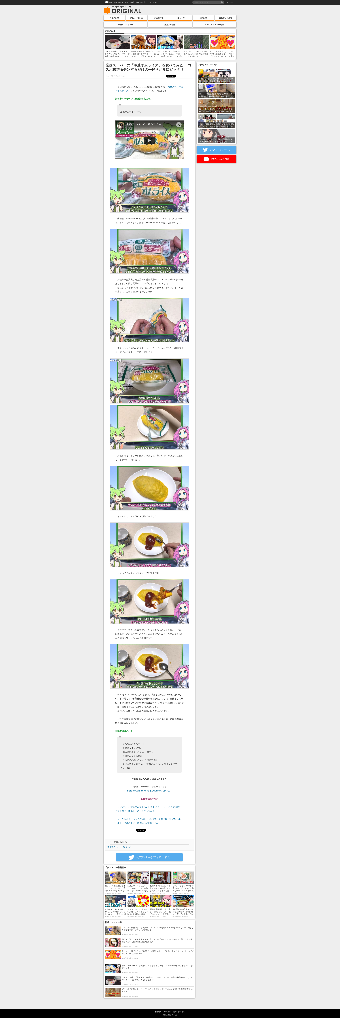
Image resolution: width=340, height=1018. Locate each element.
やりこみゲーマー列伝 (214, 24)
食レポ (128, 847)
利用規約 (158, 1012)
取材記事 (203, 18)
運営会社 (167, 1012)
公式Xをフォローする (219, 150)
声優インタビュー (125, 24)
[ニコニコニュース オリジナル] (122, 10)
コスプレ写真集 (225, 18)
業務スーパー (115, 847)
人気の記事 (114, 18)
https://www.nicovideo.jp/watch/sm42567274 (149, 791)
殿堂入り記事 (170, 24)
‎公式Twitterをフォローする (153, 857)
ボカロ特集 (158, 18)
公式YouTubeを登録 (219, 159)
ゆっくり (181, 18)
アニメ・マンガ (136, 18)
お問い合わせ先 (178, 1012)
